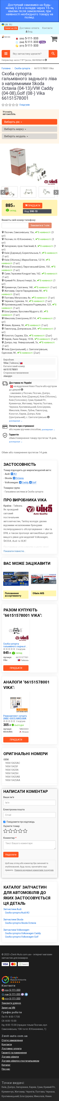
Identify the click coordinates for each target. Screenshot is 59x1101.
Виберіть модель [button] (15, 136)
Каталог (6, 1065)
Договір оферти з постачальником (20, 1061)
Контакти (47, 28)
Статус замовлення (12, 1040)
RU (10, 24)
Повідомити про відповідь (21, 822)
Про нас (6, 1069)
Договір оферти (10, 1056)
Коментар (9, 838)
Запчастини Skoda (13, 919)
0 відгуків (25, 104)
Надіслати (10, 854)
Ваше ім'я (8, 797)
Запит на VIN (11, 28)
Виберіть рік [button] (12, 121)
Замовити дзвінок (11, 1003)
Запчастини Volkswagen (16, 930)
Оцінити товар (11, 826)
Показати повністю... (15, 551)
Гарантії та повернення (14, 1052)
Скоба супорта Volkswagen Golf (22, 936)
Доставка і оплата (29, 28)
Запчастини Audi (12, 909)
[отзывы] (14, 979)
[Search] (53, 54)
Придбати (33, 205)
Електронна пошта (14, 809)
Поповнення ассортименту (13, 594)
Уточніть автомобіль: (9, 113)
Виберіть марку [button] (14, 129)
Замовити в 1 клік (40, 225)
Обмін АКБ (38, 593)
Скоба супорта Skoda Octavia (20, 923)
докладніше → (15, 421)
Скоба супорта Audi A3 (17, 912)
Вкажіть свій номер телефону (18, 220)
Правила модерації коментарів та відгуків (34, 870)
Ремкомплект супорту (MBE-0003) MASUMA (15, 717)
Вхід (29, 31)
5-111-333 (29, 38)
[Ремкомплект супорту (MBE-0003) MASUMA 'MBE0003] (16, 702)
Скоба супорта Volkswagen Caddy (23, 933)
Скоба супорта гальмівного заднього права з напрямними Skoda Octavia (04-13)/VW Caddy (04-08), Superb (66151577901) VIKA (15, 645)
